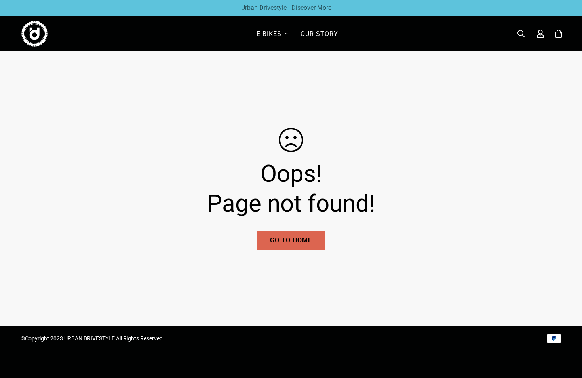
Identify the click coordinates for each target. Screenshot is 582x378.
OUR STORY (319, 34)
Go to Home (291, 240)
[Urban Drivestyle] (34, 33)
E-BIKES (269, 34)
